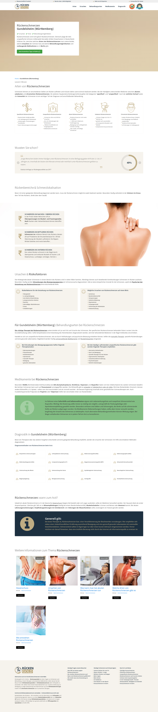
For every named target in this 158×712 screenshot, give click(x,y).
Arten (74, 6)
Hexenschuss (22, 588)
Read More (20, 595)
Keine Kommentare (26, 590)
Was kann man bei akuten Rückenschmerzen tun (92, 589)
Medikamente (110, 6)
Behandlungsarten (95, 6)
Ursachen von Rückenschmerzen (56, 589)
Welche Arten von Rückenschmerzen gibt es (124, 589)
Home (17, 78)
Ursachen (83, 6)
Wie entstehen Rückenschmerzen (24, 639)
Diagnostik (121, 6)
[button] (29, 51)
